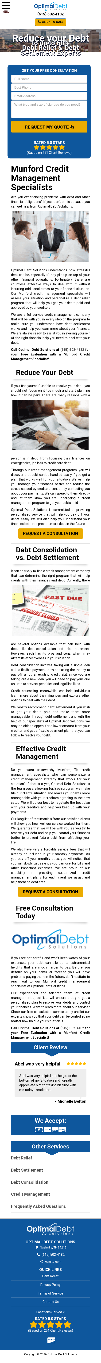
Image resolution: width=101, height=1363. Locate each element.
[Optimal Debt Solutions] (50, 1229)
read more (43, 1090)
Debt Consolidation (29, 1182)
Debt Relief (21, 1157)
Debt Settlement (27, 1170)
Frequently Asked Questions (38, 1206)
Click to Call (52, 22)
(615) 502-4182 (50, 14)
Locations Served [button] (49, 1312)
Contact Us (51, 1302)
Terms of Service (50, 1293)
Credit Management (30, 1194)
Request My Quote (47, 127)
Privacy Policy (50, 1285)
